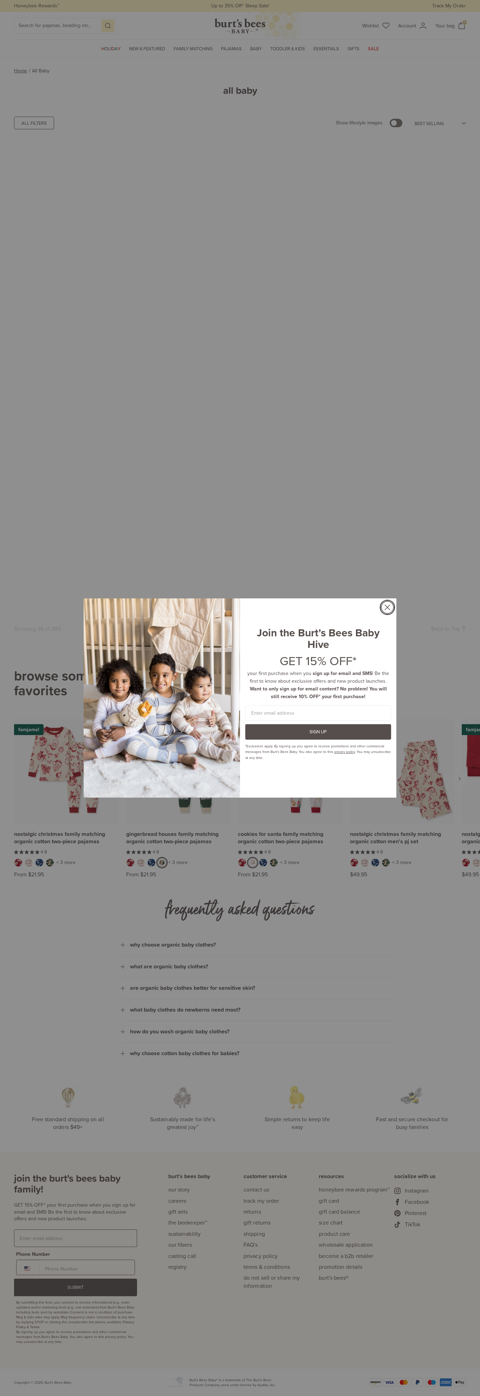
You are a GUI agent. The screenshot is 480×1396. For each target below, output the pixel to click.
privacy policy (344, 751)
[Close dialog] (387, 607)
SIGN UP (318, 731)
